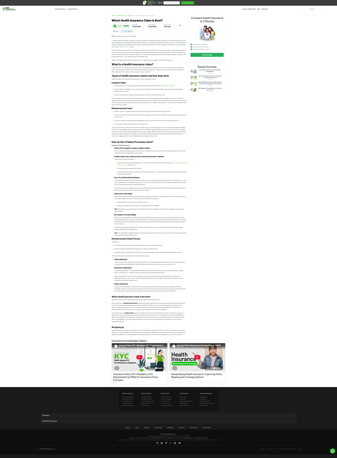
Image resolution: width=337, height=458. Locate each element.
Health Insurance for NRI (127, 403)
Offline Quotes (170, 427)
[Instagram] (170, 443)
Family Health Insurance (127, 401)
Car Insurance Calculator (146, 397)
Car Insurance (183, 399)
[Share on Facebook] (122, 31)
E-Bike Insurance (183, 403)
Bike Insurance (183, 397)
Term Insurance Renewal (166, 399)
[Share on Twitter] (125, 31)
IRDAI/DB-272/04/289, (157, 438)
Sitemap (300, 448)
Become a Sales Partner (249, 9)
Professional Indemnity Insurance (207, 403)
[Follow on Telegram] (179, 25)
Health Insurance (125, 47)
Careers (137, 427)
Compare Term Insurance (166, 397)
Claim (258, 9)
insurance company (168, 85)
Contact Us (146, 427)
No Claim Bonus (144, 405)
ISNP (275, 448)
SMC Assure (265, 9)
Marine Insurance (203, 397)
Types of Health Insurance (128, 397)
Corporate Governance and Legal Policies (287, 448)
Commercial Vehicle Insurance (186, 401)
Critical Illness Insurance (127, 399)
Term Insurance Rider (165, 401)
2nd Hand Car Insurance (146, 399)
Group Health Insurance (205, 401)
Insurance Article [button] (72, 9)
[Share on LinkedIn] (128, 31)
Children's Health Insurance (128, 405)
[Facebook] (157, 443)
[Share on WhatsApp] (131, 31)
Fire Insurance (203, 399)
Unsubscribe (181, 427)
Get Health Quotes (187, 3)
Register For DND (193, 427)
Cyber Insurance (203, 405)
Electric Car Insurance (184, 405)
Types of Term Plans (165, 403)
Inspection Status (158, 427)
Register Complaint (207, 427)
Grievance (262, 448)
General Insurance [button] (60, 9)
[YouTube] (179, 443)
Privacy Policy (269, 448)
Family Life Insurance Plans (167, 405)
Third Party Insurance (146, 403)
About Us (128, 427)
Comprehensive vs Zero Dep (147, 401)
